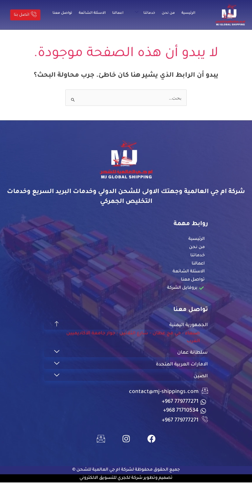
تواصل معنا (62, 13)
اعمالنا (117, 13)
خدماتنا (149, 13)
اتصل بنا (21, 15)
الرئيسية (188, 13)
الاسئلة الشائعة (92, 13)
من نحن (168, 13)
